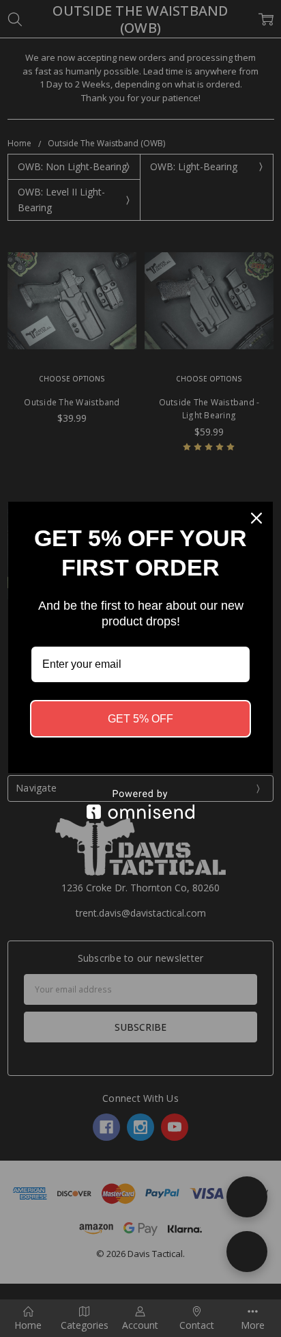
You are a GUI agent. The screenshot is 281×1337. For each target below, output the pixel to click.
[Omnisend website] (140, 804)
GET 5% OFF (140, 719)
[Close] (256, 518)
